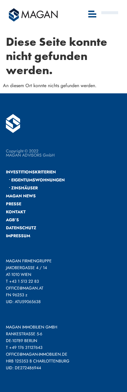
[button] (93, 15)
